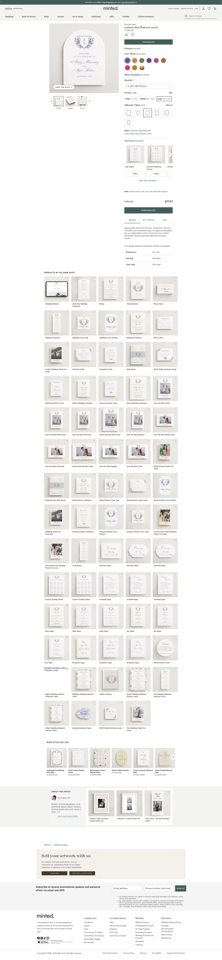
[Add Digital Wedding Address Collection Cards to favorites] (67, 668)
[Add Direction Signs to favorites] (121, 540)
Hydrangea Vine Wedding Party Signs (55, 771)
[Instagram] (47, 937)
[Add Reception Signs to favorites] (94, 637)
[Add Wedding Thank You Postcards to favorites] (67, 506)
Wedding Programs (52, 338)
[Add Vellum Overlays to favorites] (121, 668)
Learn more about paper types (137, 133)
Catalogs (164, 925)
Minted (47, 845)
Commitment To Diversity (94, 935)
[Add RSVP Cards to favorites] (175, 312)
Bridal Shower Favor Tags (109, 500)
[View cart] (215, 8)
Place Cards (158, 304)
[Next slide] (89, 101)
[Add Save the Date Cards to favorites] (175, 377)
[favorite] (133, 35)
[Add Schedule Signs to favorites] (121, 574)
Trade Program (173, 9)
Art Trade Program (142, 929)
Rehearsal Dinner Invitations (83, 532)
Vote (196, 9)
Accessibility (156, 953)
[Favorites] (209, 8)
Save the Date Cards (162, 403)
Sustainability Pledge (92, 939)
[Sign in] (203, 8)
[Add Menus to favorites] (121, 278)
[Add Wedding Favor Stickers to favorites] (121, 312)
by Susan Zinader (139, 775)
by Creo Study (116, 773)
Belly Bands (131, 369)
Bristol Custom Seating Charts (76, 771)
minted (8, 9)
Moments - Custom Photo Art (129, 819)
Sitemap (143, 953)
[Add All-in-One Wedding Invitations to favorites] (94, 278)
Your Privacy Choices (118, 935)
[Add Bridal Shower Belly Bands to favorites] (67, 474)
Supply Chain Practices (176, 953)
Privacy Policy (128, 953)
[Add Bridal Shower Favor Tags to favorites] (121, 474)
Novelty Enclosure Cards (81, 728)
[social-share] (126, 35)
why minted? (148, 220)
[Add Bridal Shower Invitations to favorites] (94, 474)
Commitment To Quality (93, 932)
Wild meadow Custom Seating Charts (97, 771)
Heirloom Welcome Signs (120, 770)
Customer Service (118, 918)
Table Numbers (132, 304)
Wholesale (139, 941)
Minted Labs (89, 942)
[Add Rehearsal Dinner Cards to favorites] (121, 377)
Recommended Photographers (167, 929)
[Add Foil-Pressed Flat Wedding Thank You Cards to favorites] (67, 540)
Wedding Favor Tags (80, 338)
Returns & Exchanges (118, 925)
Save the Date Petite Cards (55, 435)
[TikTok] (44, 937)
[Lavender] (149, 60)
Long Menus (76, 566)
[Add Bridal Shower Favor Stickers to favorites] (175, 474)
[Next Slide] (170, 154)
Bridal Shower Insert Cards (137, 500)
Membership (166, 938)
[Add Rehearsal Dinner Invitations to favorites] (94, 506)
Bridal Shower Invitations (82, 500)
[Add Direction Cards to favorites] (94, 344)
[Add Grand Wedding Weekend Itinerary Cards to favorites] (148, 668)
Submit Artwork (187, 9)
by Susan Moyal (52, 775)
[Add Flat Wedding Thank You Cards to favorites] (148, 702)
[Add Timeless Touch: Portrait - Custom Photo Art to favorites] (112, 792)
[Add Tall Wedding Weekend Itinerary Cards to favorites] (175, 668)
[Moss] (142, 60)
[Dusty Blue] (127, 60)
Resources (166, 918)
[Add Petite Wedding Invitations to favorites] (94, 377)
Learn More (54, 873)
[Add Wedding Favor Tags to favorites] (94, 312)
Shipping (113, 929)
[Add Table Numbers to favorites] (148, 278)
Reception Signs (78, 663)
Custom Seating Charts (54, 599)
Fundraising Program (143, 932)
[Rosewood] (163, 60)
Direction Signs (105, 566)
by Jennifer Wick (74, 775)
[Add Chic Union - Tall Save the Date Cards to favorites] (168, 792)
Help (111, 922)
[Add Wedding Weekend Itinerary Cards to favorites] (94, 668)
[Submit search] (186, 16)
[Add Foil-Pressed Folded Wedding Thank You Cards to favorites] (175, 506)
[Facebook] (38, 937)
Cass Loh (130, 30)
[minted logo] (111, 8)
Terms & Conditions (110, 953)
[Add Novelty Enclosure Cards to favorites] (94, 702)
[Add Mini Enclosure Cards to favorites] (175, 637)
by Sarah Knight (95, 775)
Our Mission (88, 922)
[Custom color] (142, 68)
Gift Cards (114, 932)
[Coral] (135, 60)
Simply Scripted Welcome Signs (163, 771)
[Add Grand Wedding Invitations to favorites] (148, 377)
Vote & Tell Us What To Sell (82, 873)
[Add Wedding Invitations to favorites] (148, 312)
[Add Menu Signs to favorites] (67, 605)
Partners (139, 918)
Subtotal (128, 201)
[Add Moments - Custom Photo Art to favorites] (140, 792)
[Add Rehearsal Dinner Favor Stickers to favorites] (121, 506)
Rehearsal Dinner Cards (108, 403)
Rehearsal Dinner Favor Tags (138, 532)
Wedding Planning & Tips (171, 922)
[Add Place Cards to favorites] (175, 278)
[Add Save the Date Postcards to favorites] (94, 409)
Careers (87, 925)
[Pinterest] (41, 937)
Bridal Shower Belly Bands (55, 500)
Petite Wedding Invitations (82, 403)
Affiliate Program (142, 922)
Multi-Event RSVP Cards (54, 403)
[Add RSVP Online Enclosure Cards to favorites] (175, 344)
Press (86, 929)
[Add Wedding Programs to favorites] (67, 312)
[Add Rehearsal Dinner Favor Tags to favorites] (148, 506)
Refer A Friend (166, 934)
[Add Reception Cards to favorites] (121, 344)
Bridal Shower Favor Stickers (165, 500)
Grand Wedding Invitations (137, 403)
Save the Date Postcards (81, 435)
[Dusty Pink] (156, 60)
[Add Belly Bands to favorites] (148, 344)
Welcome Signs (61, 845)
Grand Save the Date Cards (109, 435)
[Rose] (127, 68)
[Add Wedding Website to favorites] (67, 278)
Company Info (90, 918)
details (132, 220)
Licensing (139, 944)
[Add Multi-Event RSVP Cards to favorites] (67, 377)
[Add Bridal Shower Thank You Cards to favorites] (175, 440)
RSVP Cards (158, 338)
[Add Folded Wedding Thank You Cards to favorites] (67, 344)
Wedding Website (52, 304)
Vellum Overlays (105, 694)
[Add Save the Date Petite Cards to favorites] (67, 409)
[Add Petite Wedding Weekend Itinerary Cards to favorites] (67, 702)
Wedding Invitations (134, 338)
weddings (18, 9)
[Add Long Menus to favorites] (94, 540)
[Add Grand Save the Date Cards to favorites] (121, 409)
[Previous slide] (51, 101)
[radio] (131, 99)
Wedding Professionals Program (144, 936)
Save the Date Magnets (135, 435)
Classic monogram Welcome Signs (143, 771)
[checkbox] (135, 174)
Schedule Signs (105, 599)
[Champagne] (135, 68)
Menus (101, 304)
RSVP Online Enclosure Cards (165, 369)
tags (164, 220)
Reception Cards (105, 369)
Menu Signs (49, 631)
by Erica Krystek (160, 775)
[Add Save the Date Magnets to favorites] (148, 409)
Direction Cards (78, 369)
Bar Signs (130, 631)
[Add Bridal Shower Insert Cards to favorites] (148, 474)
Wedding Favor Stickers (108, 338)
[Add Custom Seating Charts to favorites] (67, 574)
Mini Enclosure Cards (162, 663)
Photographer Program (144, 925)
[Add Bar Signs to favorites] (148, 605)
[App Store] (43, 943)
